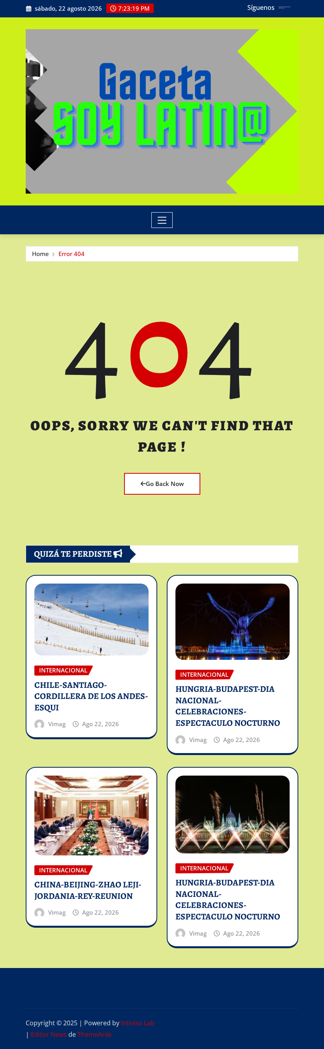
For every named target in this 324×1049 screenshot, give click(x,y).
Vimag (57, 724)
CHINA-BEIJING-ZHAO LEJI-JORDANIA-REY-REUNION (87, 890)
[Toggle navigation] (162, 220)
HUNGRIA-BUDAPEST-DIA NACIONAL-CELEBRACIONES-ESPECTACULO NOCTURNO (227, 706)
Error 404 (71, 254)
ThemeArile (94, 1034)
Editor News (49, 1034)
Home (40, 254)
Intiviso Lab (137, 1023)
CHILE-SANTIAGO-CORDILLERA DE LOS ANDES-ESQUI (91, 696)
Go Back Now (165, 484)
